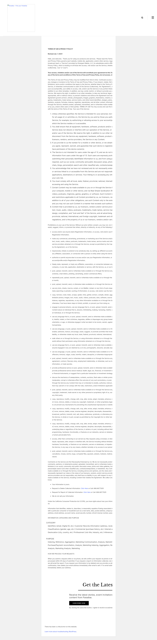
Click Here (84, 488)
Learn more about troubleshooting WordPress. (61, 631)
